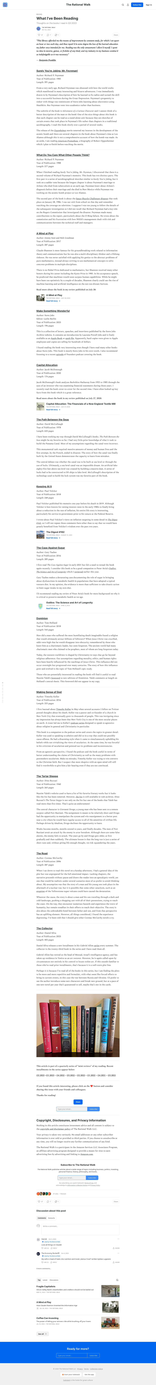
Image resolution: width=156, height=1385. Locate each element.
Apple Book (56, 338)
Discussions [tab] (54, 1280)
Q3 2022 (71, 1075)
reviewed (78, 572)
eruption (40, 891)
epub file (69, 338)
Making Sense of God (49, 692)
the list (79, 797)
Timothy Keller (63, 709)
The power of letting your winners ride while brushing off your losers (63, 1321)
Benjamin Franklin (47, 60)
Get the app (89, 1374)
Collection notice (96, 1369)
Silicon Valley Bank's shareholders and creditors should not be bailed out (65, 1289)
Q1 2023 (50, 1075)
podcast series (77, 723)
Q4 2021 (102, 1075)
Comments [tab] (42, 1218)
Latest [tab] (45, 1280)
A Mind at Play (44, 233)
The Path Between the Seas (52, 419)
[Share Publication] (128, 4)
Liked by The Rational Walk (52, 1242)
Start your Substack (72, 1374)
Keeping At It (44, 486)
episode (59, 354)
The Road (42, 853)
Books (39, 14)
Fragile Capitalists (45, 1286)
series (96, 945)
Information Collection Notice (77, 1185)
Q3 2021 (112, 1075)
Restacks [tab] (51, 1218)
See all (41, 1334)
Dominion (42, 618)
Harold (44, 1239)
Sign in (149, 5)
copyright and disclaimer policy (55, 1129)
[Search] (123, 4)
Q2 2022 (81, 1075)
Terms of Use (89, 1183)
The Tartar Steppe (47, 776)
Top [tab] (39, 1280)
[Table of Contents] (2, 692)
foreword (55, 678)
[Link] (33, 71)
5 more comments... (43, 1269)
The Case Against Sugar (50, 547)
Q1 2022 (91, 1075)
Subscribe (137, 5)
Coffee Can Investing (47, 1318)
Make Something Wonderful (53, 310)
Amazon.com (86, 1154)
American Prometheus (68, 141)
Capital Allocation (47, 365)
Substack (66, 1380)
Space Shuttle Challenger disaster (92, 198)
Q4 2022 (60, 1075)
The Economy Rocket (49, 1253)
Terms (86, 1369)
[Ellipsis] (118, 1239)
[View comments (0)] (58, 1311)
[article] (78, 1291)
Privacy (80, 1369)
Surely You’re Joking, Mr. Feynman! (57, 70)
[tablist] (46, 1218)
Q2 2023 (40, 1075)
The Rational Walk (48, 27)
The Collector (44, 928)
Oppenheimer (60, 130)
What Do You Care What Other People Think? (63, 154)
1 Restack (63, 1194)
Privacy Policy (95, 1185)
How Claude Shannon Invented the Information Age (56, 1305)
